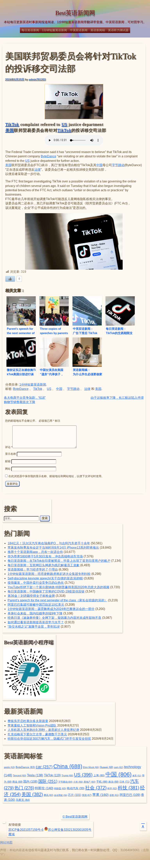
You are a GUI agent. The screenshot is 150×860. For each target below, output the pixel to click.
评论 (8, 447)
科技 (128, 787)
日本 (124, 781)
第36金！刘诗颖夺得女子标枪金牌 (31, 595)
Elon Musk (91, 767)
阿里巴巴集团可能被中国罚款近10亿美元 (36, 604)
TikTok (12, 124)
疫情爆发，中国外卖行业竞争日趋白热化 (36, 582)
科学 (112, 788)
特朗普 (60, 788)
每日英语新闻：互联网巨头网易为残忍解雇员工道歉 (43, 565)
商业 (17, 781)
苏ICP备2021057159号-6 (25, 829)
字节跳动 (118, 165)
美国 (9, 130)
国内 (30, 781)
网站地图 (6, 842)
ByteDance (48, 156)
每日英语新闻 (30, 30)
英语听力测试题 (118, 30)
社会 (96, 787)
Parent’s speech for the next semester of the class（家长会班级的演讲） (57, 600)
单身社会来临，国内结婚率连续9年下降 (35, 613)
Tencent (19, 775)
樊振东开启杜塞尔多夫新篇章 (28, 721)
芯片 (74, 795)
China (67, 766)
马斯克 (23, 799)
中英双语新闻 (79, 30)
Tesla (35, 775)
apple (9, 767)
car (44, 766)
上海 (99, 775)
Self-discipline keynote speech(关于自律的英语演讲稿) (45, 578)
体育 (136, 775)
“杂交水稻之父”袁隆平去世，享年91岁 (34, 626)
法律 (37, 169)
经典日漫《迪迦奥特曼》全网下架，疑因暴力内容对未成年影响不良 (54, 617)
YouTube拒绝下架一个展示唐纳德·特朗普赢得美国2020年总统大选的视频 (58, 587)
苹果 (100, 795)
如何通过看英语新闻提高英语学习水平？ (36, 622)
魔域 (11, 834)
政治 (113, 781)
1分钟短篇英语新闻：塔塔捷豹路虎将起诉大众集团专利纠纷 (49, 573)
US (64, 124)
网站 (8, 468)
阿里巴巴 (130, 795)
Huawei (106, 767)
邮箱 (8, 461)
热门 (24, 787)
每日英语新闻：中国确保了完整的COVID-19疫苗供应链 (46, 591)
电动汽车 (75, 788)
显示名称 (10, 453)
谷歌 (114, 795)
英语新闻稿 (97, 30)
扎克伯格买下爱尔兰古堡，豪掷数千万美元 (37, 734)
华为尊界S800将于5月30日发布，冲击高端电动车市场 (45, 556)
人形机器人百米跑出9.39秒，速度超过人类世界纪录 (43, 729)
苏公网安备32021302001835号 (69, 829)
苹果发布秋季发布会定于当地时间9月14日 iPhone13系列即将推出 (53, 547)
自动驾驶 (60, 795)
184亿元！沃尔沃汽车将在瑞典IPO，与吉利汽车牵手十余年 (49, 543)
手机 (102, 781)
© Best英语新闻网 (75, 816)
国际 (47, 781)
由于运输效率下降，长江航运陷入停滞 (117, 397)
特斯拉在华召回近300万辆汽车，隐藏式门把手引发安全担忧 (49, 738)
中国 (99, 165)
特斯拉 (44, 788)
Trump (67, 775)
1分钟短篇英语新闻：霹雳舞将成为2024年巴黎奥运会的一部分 (51, 609)
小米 (78, 781)
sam (118, 767)
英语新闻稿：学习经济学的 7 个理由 (33, 569)
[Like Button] (10, 279)
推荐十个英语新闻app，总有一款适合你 (35, 552)
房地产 (90, 781)
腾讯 (48, 795)
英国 (87, 795)
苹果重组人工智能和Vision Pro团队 (32, 725)
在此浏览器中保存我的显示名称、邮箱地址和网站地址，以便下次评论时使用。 (56, 476)
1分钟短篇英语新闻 (54, 30)
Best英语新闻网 (75, 13)
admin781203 (37, 79)
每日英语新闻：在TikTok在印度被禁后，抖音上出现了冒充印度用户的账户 (59, 560)
